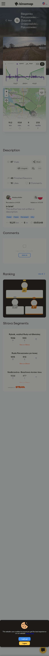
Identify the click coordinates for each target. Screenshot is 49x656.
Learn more (30, 633)
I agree (24, 643)
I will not (25, 639)
